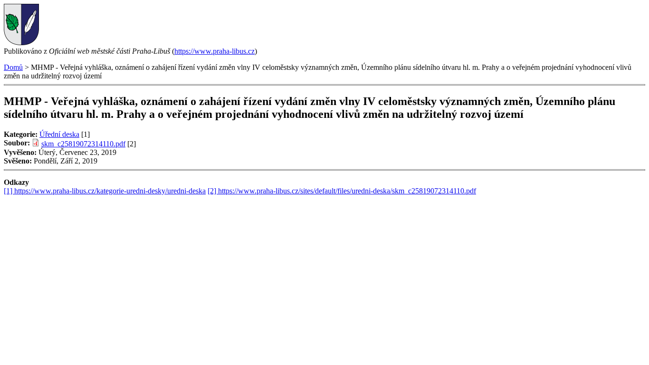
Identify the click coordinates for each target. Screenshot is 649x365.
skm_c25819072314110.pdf (83, 144)
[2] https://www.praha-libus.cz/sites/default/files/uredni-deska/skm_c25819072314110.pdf (342, 191)
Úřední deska (59, 134)
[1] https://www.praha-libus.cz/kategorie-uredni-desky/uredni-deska (105, 191)
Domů (13, 67)
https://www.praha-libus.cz (214, 51)
